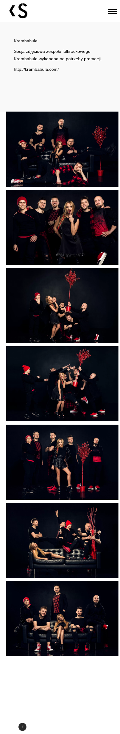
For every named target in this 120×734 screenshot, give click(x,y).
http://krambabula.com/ (36, 69)
